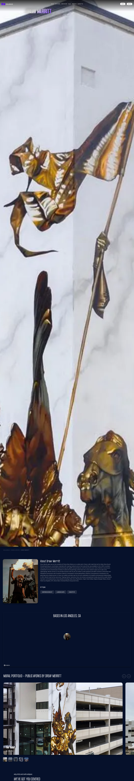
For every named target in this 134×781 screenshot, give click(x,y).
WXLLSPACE (6, 550)
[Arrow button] (124, 676)
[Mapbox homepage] (7, 665)
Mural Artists (15, 550)
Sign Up (129, 3)
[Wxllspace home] (7, 4)
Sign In (122, 3)
